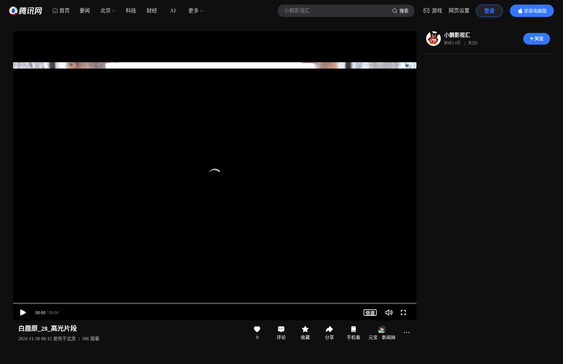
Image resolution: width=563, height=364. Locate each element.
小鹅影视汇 (457, 35)
